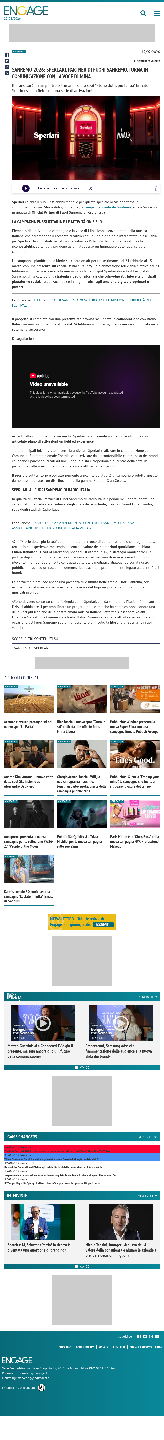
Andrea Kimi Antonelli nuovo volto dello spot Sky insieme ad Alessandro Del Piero (28, 781)
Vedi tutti (146, 997)
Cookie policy (85, 1347)
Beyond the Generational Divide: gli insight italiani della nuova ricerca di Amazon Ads (53, 1167)
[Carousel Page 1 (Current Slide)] (76, 1067)
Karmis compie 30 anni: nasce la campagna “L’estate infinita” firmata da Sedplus (28, 896)
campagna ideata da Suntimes (108, 207)
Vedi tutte (145, 1195)
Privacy (103, 1347)
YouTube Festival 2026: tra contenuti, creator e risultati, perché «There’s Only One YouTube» (57, 1151)
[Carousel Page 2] (82, 1067)
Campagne (19, 51)
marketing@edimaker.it (33, 1378)
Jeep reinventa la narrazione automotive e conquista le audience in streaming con (60, 1175)
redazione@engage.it (32, 1373)
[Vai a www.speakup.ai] (156, 188)
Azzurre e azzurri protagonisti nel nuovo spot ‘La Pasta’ (28, 724)
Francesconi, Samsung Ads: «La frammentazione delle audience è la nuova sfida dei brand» (119, 1051)
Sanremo (22, 648)
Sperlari (41, 648)
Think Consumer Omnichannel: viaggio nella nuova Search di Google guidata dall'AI (51, 1159)
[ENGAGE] (26, 10)
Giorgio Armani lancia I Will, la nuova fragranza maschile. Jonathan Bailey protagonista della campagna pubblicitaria (81, 783)
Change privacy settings (146, 1347)
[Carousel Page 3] (87, 1067)
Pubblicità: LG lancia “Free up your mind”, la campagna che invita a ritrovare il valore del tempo (134, 781)
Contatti (119, 1347)
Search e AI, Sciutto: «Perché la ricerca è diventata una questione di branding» (39, 1247)
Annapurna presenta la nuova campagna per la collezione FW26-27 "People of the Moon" (28, 841)
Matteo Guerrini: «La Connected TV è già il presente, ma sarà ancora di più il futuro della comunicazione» (40, 1051)
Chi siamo (65, 1347)
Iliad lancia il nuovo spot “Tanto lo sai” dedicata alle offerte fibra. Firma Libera (81, 726)
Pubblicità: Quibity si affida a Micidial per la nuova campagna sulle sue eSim (79, 841)
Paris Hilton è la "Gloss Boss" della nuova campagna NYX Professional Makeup (134, 841)
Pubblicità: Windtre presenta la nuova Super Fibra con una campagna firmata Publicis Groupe (134, 726)
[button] (157, 13)
